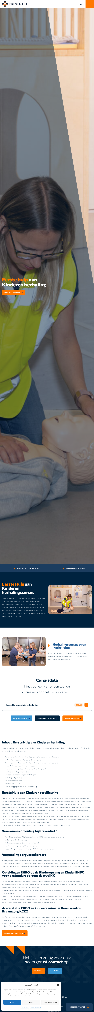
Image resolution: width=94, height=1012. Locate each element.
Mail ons (54, 971)
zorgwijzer (20, 866)
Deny (31, 1002)
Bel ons (37, 971)
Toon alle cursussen (13, 933)
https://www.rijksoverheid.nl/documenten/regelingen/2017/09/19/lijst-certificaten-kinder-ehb (35, 825)
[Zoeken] (82, 4)
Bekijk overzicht (20, 718)
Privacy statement (35, 1007)
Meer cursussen (72, 718)
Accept (12, 1002)
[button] (58, 985)
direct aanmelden (12, 292)
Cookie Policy (25, 1007)
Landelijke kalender (46, 718)
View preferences (50, 1002)
